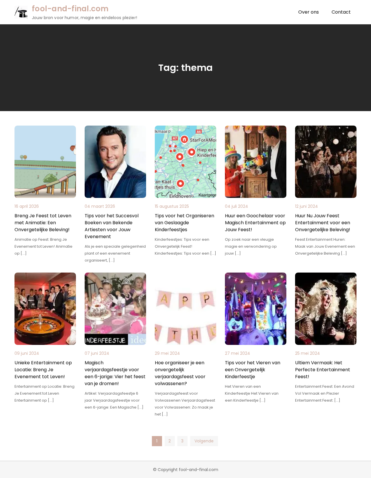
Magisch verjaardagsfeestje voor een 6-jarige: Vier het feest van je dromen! (115, 373)
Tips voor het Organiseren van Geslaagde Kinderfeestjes (184, 222)
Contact (341, 12)
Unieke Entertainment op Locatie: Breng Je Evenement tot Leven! (43, 369)
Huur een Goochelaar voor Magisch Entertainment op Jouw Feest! (255, 222)
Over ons (308, 12)
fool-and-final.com (70, 8)
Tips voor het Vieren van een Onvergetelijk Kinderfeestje (252, 369)
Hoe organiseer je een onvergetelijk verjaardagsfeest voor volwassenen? (180, 373)
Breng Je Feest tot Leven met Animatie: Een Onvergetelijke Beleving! (42, 222)
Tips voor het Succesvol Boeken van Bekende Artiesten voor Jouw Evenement (112, 226)
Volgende (204, 441)
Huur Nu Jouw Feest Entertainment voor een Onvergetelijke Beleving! (322, 222)
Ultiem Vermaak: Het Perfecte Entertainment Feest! (322, 369)
